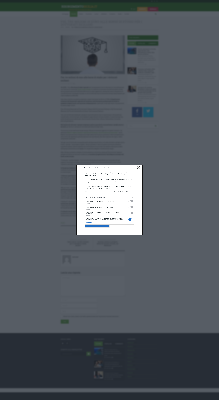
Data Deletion (100, 232)
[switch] (130, 201)
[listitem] (109, 197)
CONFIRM (97, 226)
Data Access (109, 232)
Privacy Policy (119, 232)
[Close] (139, 168)
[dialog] (109, 200)
